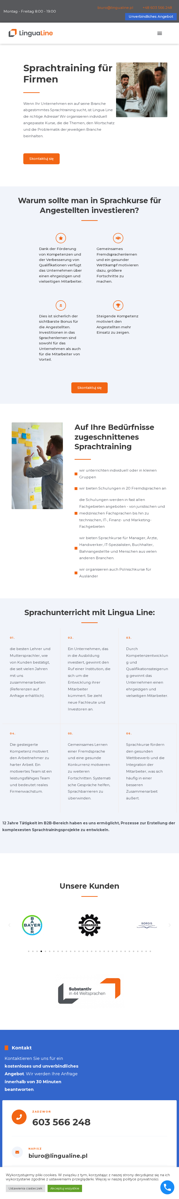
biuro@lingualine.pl (115, 7)
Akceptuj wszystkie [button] (64, 1188)
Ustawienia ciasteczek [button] (25, 1188)
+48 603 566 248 (157, 7)
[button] (159, 33)
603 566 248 (61, 1122)
